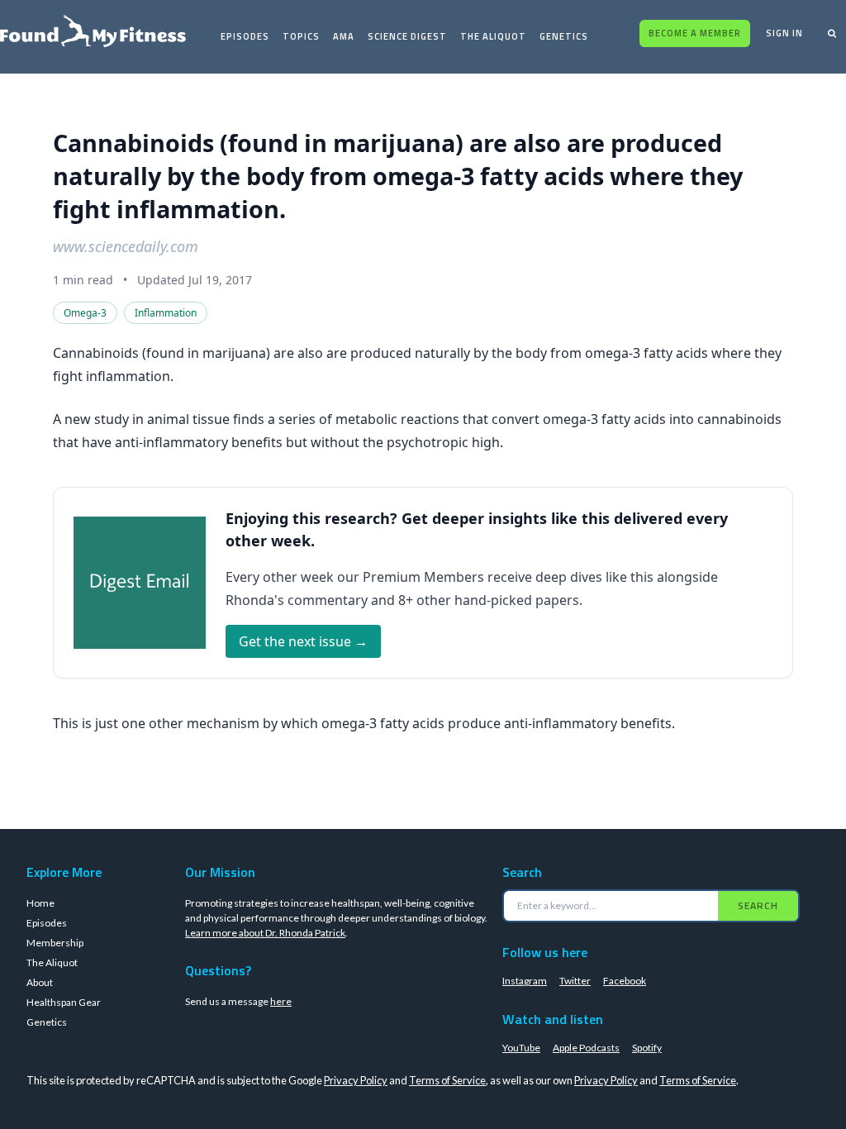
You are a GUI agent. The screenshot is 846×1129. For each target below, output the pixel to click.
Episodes (245, 36)
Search (758, 905)
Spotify (647, 1047)
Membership (54, 942)
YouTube (521, 1047)
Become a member (695, 33)
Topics (301, 36)
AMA (343, 36)
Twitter (575, 980)
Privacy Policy (355, 1080)
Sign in (784, 33)
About (39, 982)
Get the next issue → (303, 641)
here (281, 1001)
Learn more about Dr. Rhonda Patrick (265, 933)
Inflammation (166, 313)
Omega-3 (85, 313)
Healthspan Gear (63, 1002)
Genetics (563, 36)
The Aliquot (493, 36)
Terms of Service (447, 1080)
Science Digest (407, 36)
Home (40, 903)
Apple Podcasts (586, 1047)
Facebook (624, 980)
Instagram (524, 980)
